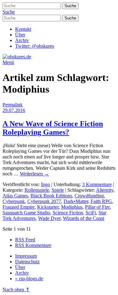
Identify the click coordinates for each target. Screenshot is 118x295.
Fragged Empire (19, 207)
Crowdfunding (89, 195)
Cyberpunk (14, 201)
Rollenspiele (37, 190)
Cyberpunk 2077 (44, 201)
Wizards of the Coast (83, 218)
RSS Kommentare (33, 245)
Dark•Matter (76, 201)
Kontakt (23, 29)
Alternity (104, 190)
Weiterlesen (34, 173)
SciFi (91, 212)
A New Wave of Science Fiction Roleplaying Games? (53, 128)
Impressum (26, 256)
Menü (8, 62)
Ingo (45, 184)
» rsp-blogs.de (29, 278)
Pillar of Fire (97, 207)
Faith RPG (101, 201)
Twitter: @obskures (34, 46)
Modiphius (71, 207)
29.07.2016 (14, 110)
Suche (9, 11)
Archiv (22, 40)
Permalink (13, 104)
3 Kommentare (97, 184)
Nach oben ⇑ (16, 289)
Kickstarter (48, 207)
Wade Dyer (49, 218)
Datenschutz (27, 261)
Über (20, 34)
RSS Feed (25, 239)
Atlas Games (15, 195)
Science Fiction (68, 212)
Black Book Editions (51, 195)
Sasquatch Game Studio (26, 212)
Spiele (58, 190)
